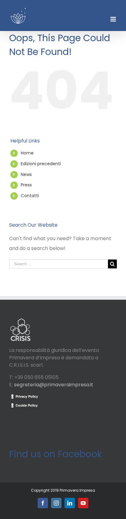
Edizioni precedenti (41, 164)
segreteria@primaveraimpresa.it (53, 384)
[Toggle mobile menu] (113, 19)
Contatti (30, 196)
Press (26, 185)
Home (27, 153)
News (26, 174)
